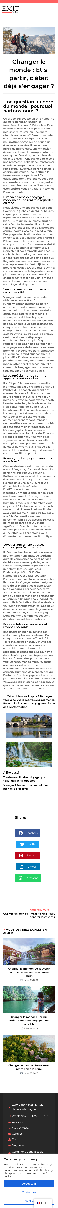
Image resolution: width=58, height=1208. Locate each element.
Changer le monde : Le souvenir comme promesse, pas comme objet (29, 972)
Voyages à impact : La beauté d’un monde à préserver (26, 787)
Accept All (29, 1183)
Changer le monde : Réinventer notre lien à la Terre (29, 1067)
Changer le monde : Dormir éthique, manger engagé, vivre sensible (29, 1021)
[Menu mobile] (56, 8)
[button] (27, 833)
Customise (29, 1192)
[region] (29, 1181)
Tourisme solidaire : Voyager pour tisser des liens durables (25, 779)
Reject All (29, 1201)
